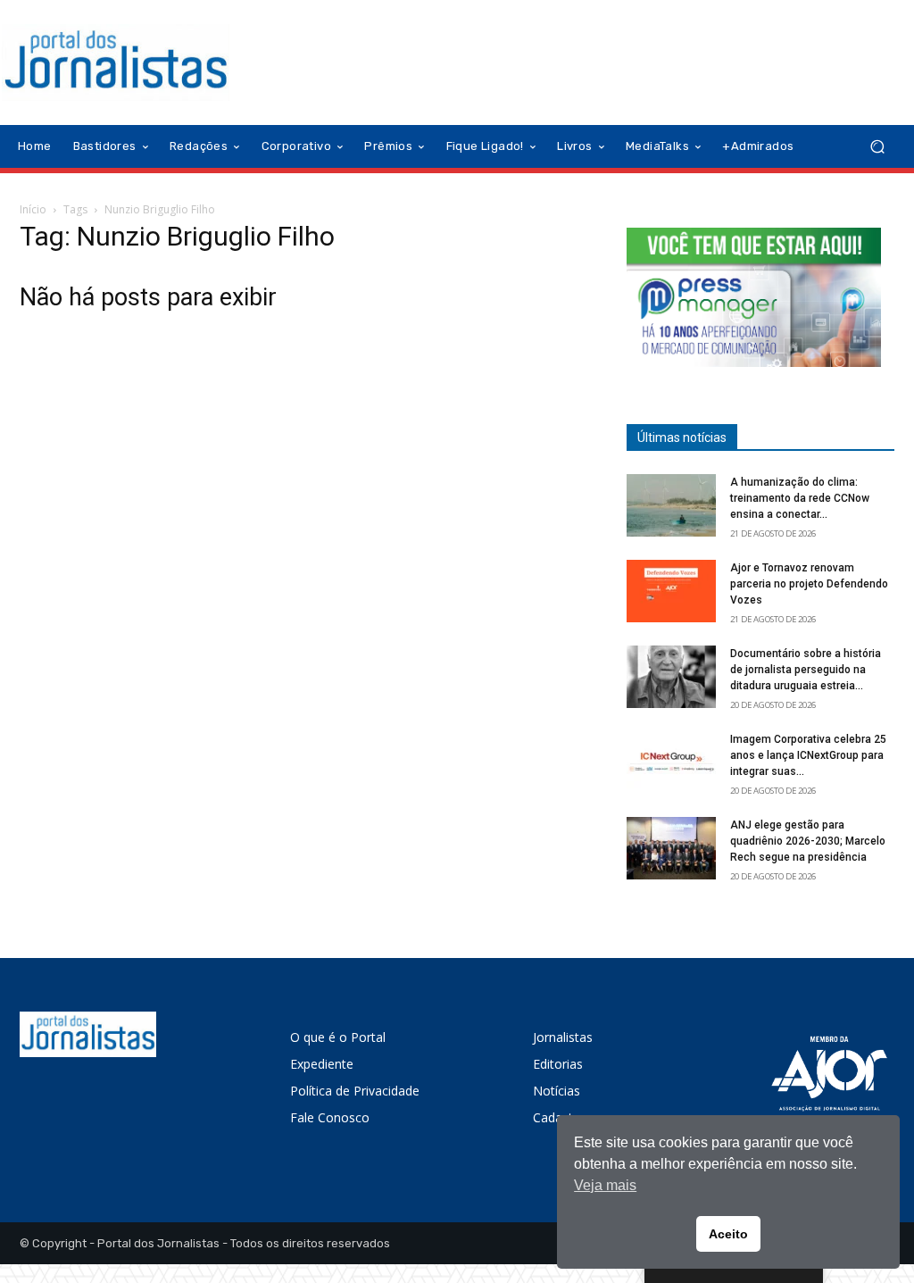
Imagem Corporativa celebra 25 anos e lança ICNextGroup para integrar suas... (808, 755)
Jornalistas (563, 1037)
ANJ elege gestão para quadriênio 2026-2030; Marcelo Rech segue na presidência (807, 841)
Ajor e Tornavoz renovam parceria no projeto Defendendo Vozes (809, 584)
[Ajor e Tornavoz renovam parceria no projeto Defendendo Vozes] (671, 591)
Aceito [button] (728, 1234)
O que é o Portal (338, 1037)
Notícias (556, 1090)
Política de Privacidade (355, 1090)
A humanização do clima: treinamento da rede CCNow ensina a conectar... (799, 498)
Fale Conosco (330, 1117)
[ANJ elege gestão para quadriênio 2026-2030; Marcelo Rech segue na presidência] (671, 848)
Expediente (321, 1063)
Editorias (558, 1063)
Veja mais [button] (605, 1185)
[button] (877, 147)
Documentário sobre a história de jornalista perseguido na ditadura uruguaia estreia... (805, 669)
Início (33, 209)
